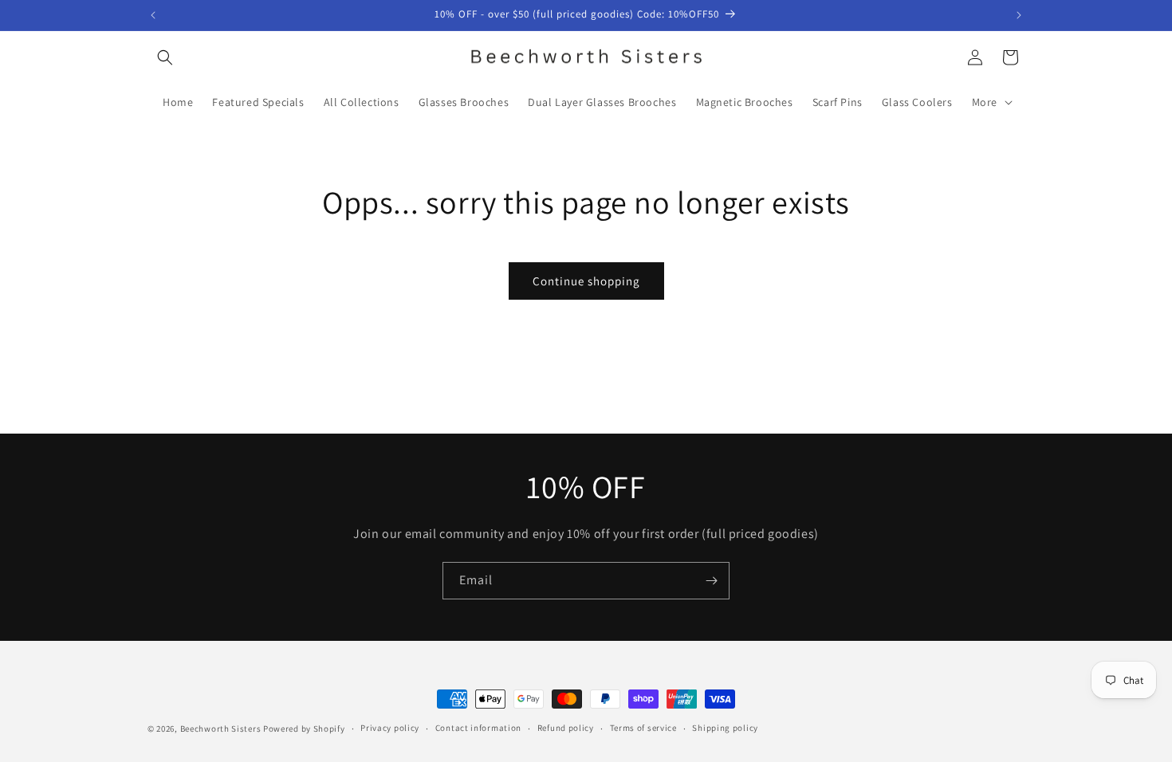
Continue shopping (586, 281)
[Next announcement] (1018, 15)
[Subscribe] (711, 580)
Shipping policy (725, 727)
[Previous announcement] (153, 15)
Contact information (478, 727)
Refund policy (565, 727)
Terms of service (643, 727)
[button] (165, 57)
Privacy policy (389, 727)
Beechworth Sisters (221, 728)
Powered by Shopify (304, 728)
